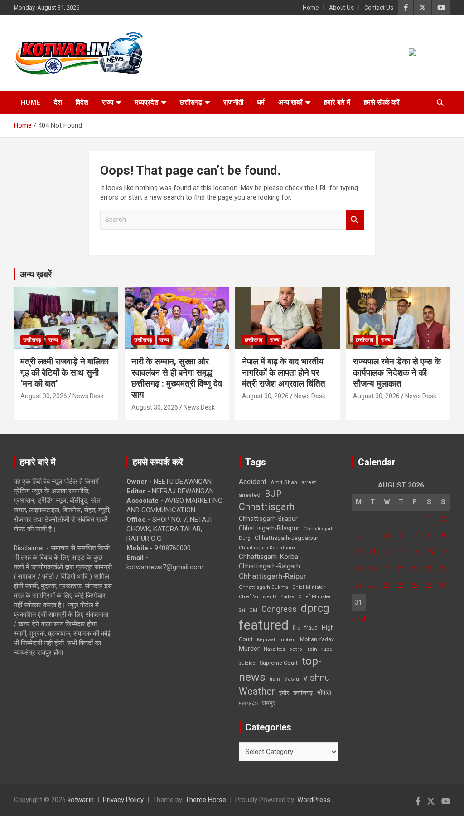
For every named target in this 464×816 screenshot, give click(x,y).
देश (58, 102)
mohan (287, 640)
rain (312, 649)
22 (429, 569)
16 (443, 552)
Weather (257, 691)
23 (443, 569)
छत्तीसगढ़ (191, 102)
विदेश (82, 102)
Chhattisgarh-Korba (268, 557)
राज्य (107, 102)
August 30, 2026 (43, 396)
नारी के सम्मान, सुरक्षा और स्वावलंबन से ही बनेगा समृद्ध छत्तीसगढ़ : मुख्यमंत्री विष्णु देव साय (176, 378)
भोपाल (324, 692)
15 (429, 552)
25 (372, 586)
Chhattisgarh (267, 506)
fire (296, 628)
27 (401, 586)
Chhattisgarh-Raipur (272, 576)
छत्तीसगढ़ (303, 692)
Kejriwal (266, 640)
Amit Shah (284, 482)
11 (372, 552)
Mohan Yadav (317, 639)
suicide (247, 663)
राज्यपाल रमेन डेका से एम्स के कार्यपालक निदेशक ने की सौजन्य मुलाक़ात (397, 372)
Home (311, 7)
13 (401, 552)
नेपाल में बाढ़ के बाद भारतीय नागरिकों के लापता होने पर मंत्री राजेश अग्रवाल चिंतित (283, 372)
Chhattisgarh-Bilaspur (269, 528)
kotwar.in (81, 800)
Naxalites (274, 649)
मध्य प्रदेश (248, 703)
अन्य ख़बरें (36, 274)
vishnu (316, 677)
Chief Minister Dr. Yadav (266, 597)
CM (253, 610)
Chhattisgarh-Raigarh (269, 566)
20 (401, 569)
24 (358, 586)
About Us (341, 7)
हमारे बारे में (337, 102)
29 (429, 586)
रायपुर (269, 702)
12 (387, 552)
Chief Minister (308, 587)
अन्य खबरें (290, 102)
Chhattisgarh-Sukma (263, 587)
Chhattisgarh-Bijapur (268, 518)
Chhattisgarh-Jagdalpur (286, 537)
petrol (296, 649)
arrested (250, 495)
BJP (273, 493)
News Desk (88, 396)
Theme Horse (205, 800)
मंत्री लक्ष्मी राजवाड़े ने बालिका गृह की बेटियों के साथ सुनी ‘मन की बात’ (64, 372)
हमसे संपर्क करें (382, 102)
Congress (279, 609)
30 (443, 586)
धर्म (261, 102)
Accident (252, 481)
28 (415, 586)
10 (358, 552)
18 (372, 569)
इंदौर (284, 692)
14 (415, 552)
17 (358, 569)
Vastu (291, 679)
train (275, 679)
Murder (249, 648)
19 (387, 569)
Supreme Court (279, 662)
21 (415, 569)
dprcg (315, 608)
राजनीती (233, 102)
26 (387, 586)
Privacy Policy (123, 800)
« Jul (358, 619)
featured (264, 625)
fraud (311, 628)
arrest (308, 482)
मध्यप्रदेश (147, 102)
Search (355, 220)
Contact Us (378, 7)
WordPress (313, 800)
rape (327, 648)
